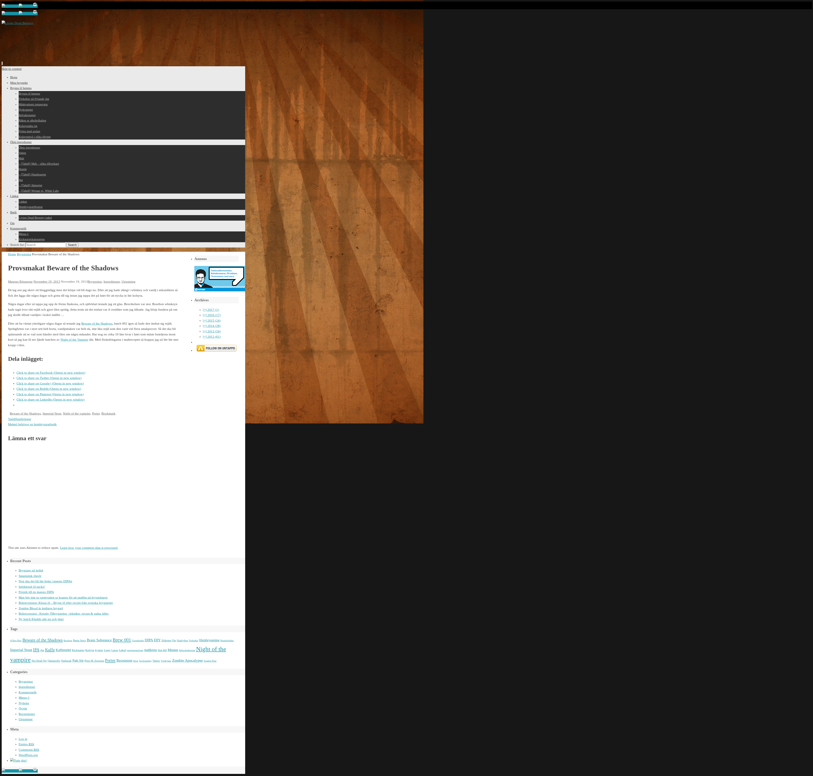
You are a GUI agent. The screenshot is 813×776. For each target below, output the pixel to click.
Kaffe (50, 649)
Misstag (173, 650)
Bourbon (68, 640)
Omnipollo (54, 660)
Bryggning (24, 254)
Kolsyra (89, 650)
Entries (26, 744)
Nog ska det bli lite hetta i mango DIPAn (45, 581)
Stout (135, 661)
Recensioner (27, 714)
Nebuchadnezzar (187, 650)
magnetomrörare (135, 650)
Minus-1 (24, 697)
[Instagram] (35, 6)
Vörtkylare (166, 661)
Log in (23, 739)
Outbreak (66, 660)
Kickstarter (78, 650)
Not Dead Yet (39, 660)
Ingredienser (112, 281)
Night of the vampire (76, 413)
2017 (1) (211, 309)
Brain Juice (79, 640)
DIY (157, 640)
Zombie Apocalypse (187, 660)
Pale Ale (78, 660)
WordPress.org (28, 755)
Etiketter (166, 640)
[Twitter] (25, 6)
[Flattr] (18, 760)
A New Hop (16, 640)
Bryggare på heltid (31, 570)
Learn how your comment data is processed (89, 547)
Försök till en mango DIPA (36, 592)
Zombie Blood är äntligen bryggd (41, 608)
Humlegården (227, 640)
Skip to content (12, 69)
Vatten (156, 660)
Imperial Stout (52, 413)
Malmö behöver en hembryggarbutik (32, 424)
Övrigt (23, 708)
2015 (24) (212, 320)
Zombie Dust (210, 661)
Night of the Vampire (74, 339)
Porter (96, 413)
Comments (29, 749)
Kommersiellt (27, 692)
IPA (36, 649)
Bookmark (108, 413)
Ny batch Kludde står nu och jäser (41, 619)
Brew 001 (122, 639)
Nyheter (24, 703)
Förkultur (193, 640)
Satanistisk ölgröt (30, 576)
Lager (107, 650)
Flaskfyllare (182, 640)
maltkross (150, 650)
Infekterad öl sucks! (32, 586)
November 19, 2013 (46, 281)
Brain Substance (99, 640)
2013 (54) (212, 331)
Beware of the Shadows (96, 323)
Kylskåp (99, 650)
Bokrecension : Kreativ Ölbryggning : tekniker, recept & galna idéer (64, 613)
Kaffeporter (63, 650)
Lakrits (114, 650)
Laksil (122, 650)
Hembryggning (209, 640)
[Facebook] (10, 6)
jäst (42, 650)
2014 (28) (212, 326)
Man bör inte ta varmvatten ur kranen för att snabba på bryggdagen (63, 597)
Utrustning (129, 281)
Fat (174, 640)
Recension (124, 660)
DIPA (149, 640)
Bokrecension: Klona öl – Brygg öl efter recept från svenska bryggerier (66, 602)
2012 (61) (212, 336)
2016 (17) (212, 315)
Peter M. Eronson (94, 660)
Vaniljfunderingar (19, 419)
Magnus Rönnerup (20, 281)
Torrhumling (145, 661)
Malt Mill (162, 650)
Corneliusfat (138, 640)
